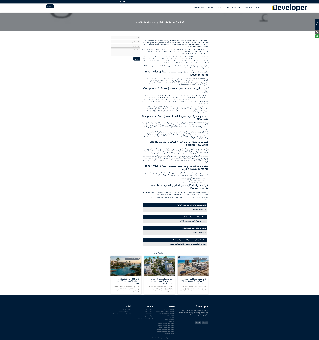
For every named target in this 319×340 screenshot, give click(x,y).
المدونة (227, 7)
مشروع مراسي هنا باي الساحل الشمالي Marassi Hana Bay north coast (161, 281)
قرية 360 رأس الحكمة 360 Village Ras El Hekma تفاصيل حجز (127, 281)
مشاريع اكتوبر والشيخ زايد (166, 313)
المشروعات (249, 7)
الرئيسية (258, 7)
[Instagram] (196, 322)
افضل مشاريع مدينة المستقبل (165, 323)
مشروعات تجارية (236, 7)
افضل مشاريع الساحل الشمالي (165, 329)
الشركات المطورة (199, 7)
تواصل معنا (211, 7)
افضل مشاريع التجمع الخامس (165, 331)
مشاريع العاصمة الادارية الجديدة (165, 311)
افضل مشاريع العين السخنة (166, 327)
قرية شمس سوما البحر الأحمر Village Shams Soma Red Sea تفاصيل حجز (194, 281)
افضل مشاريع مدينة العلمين (166, 325)
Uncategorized (169, 333)
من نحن (219, 7)
